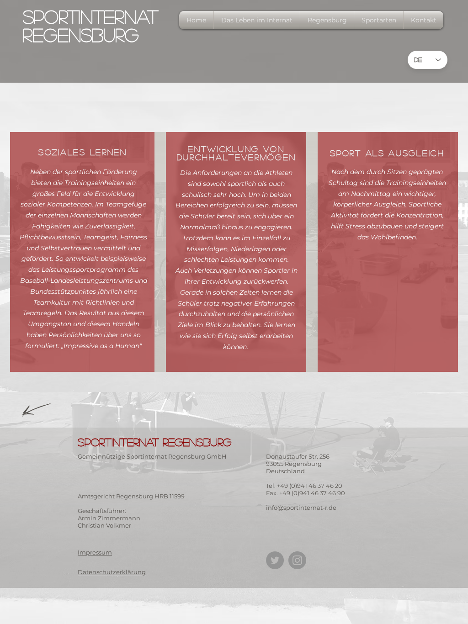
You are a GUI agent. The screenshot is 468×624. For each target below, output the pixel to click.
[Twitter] (275, 560)
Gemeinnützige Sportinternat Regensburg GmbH (152, 456)
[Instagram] (297, 560)
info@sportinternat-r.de (301, 507)
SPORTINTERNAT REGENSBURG (90, 25)
